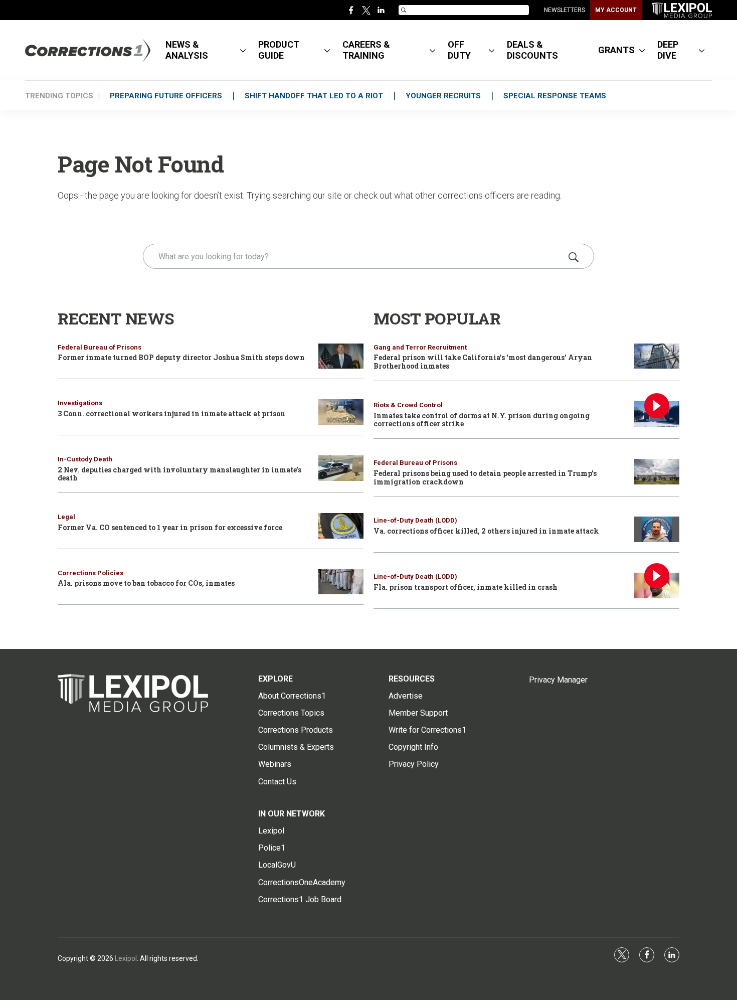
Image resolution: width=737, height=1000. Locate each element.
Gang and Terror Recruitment (420, 347)
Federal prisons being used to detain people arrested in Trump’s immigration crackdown (485, 477)
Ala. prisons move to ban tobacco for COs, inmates (146, 583)
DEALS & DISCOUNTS (532, 50)
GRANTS (616, 50)
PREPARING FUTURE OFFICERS (166, 95)
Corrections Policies (90, 573)
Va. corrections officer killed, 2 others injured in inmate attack (486, 531)
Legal (66, 517)
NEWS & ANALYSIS (186, 50)
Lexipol (126, 958)
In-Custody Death (85, 459)
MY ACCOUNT (616, 10)
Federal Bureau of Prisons (99, 347)
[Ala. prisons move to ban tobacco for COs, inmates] (340, 582)
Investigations (80, 403)
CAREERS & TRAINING (366, 50)
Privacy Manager (558, 680)
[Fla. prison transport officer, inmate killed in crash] (656, 585)
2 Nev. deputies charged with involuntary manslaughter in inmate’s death (179, 474)
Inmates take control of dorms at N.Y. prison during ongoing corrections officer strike (482, 420)
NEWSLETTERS (564, 10)
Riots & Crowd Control (408, 405)
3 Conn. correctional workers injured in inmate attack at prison (171, 413)
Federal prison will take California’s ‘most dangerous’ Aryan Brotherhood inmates (483, 362)
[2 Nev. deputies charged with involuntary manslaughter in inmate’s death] (340, 468)
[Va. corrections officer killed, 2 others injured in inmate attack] (656, 529)
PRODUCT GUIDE (278, 50)
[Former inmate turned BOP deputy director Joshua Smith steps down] (340, 356)
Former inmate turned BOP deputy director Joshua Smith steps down (181, 357)
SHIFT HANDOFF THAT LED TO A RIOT (314, 95)
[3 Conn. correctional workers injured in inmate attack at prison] (340, 412)
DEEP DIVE (667, 50)
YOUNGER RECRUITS (443, 95)
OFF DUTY (459, 50)
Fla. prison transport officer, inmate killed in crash (466, 587)
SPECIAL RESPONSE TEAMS (554, 95)
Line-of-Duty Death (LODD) (415, 520)
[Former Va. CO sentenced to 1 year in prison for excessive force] (340, 526)
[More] (243, 50)
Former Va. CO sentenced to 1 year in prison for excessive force (170, 527)
